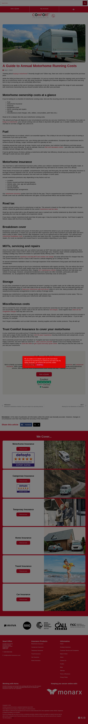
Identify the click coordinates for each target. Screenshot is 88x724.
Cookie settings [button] (30, 364)
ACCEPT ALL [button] (40, 364)
